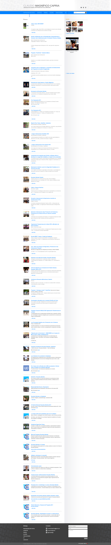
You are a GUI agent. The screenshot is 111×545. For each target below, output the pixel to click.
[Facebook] (86, 7)
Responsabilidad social (29, 12)
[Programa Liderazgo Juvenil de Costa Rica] (68, 32)
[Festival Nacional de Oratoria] (74, 26)
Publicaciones (59, 12)
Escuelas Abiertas (35, 506)
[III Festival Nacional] (68, 26)
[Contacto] (81, 7)
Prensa (45, 12)
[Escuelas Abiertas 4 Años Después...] (72, 43)
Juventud (39, 12)
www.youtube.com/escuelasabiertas (38, 449)
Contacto (25, 15)
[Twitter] (83, 7)
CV (65, 12)
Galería (51, 12)
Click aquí (33, 460)
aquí (38, 104)
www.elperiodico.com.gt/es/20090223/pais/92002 (40, 499)
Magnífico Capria (41, 5)
